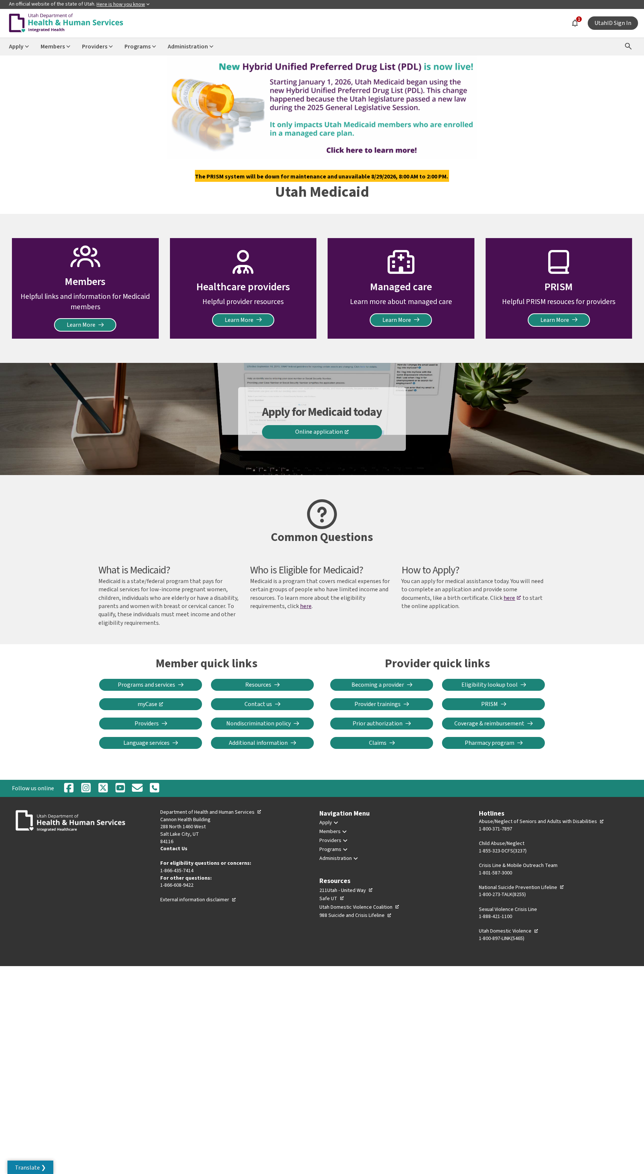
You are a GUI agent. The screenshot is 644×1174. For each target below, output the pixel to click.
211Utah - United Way (346, 890)
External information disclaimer (198, 900)
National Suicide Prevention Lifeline (521, 887)
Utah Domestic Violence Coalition (359, 907)
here (306, 606)
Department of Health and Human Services (211, 812)
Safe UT (331, 898)
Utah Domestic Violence (509, 931)
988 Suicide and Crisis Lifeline (355, 915)
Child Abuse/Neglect (501, 843)
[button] (30, 1167)
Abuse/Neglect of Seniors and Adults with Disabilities (541, 821)
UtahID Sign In (612, 23)
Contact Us (173, 848)
